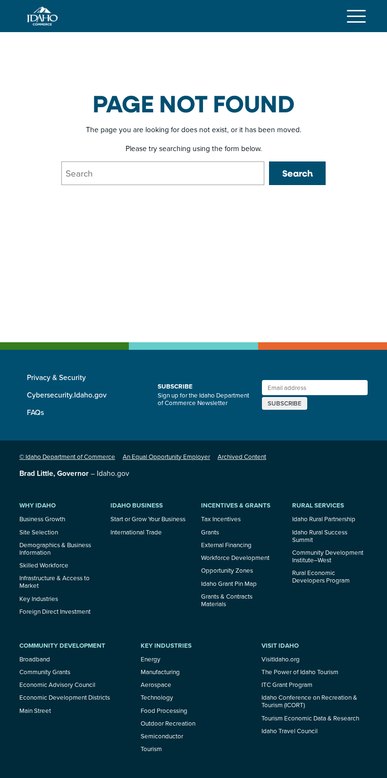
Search (297, 173)
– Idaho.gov (74, 473)
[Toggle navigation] (356, 16)
